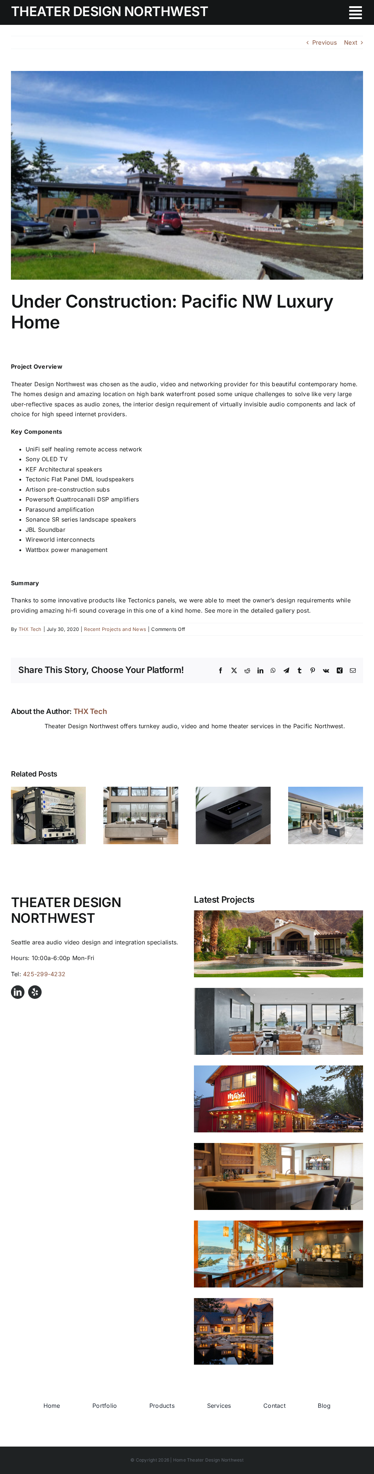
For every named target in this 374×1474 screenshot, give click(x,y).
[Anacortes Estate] (233, 1331)
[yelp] (35, 992)
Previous (324, 42)
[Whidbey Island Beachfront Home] (278, 1176)
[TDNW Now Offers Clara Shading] (140, 790)
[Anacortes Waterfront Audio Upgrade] (278, 1254)
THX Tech (30, 629)
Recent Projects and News (115, 629)
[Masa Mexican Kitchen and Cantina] (278, 1098)
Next (350, 42)
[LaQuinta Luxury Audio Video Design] (278, 943)
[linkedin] (17, 992)
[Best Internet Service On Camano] (48, 790)
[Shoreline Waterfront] (278, 1021)
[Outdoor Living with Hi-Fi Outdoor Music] (325, 790)
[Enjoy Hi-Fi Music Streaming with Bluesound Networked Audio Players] (233, 790)
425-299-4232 (44, 974)
